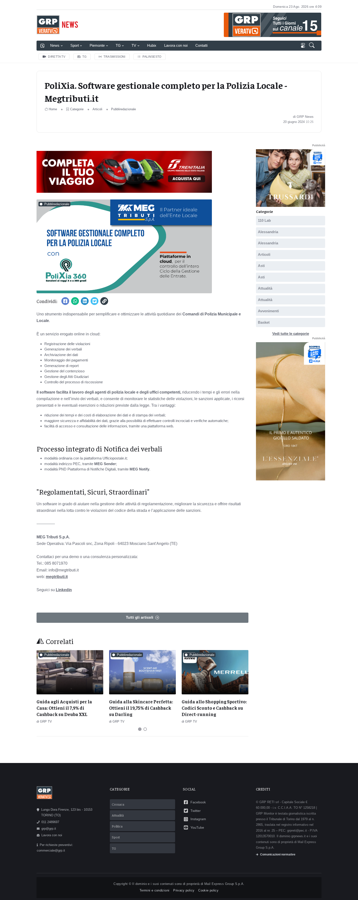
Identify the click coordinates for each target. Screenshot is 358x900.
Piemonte (97, 45)
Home (53, 109)
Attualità (265, 288)
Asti (261, 266)
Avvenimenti (268, 311)
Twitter (195, 811)
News (54, 45)
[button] (312, 46)
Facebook (198, 802)
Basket (264, 322)
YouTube (197, 827)
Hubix (151, 45)
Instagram (198, 819)
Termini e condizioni (154, 890)
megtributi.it (57, 577)
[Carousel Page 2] (145, 729)
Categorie (77, 109)
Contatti (201, 45)
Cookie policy (208, 890)
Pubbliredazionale (123, 109)
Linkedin (64, 590)
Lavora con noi (176, 45)
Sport (74, 45)
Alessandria (268, 232)
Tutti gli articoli (139, 617)
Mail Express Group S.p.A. (224, 884)
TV (134, 45)
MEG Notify (139, 469)
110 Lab (264, 220)
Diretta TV (56, 56)
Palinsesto (151, 56)
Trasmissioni (114, 56)
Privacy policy (183, 890)
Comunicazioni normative (277, 854)
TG (118, 45)
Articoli (97, 109)
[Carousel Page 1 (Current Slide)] (139, 729)
